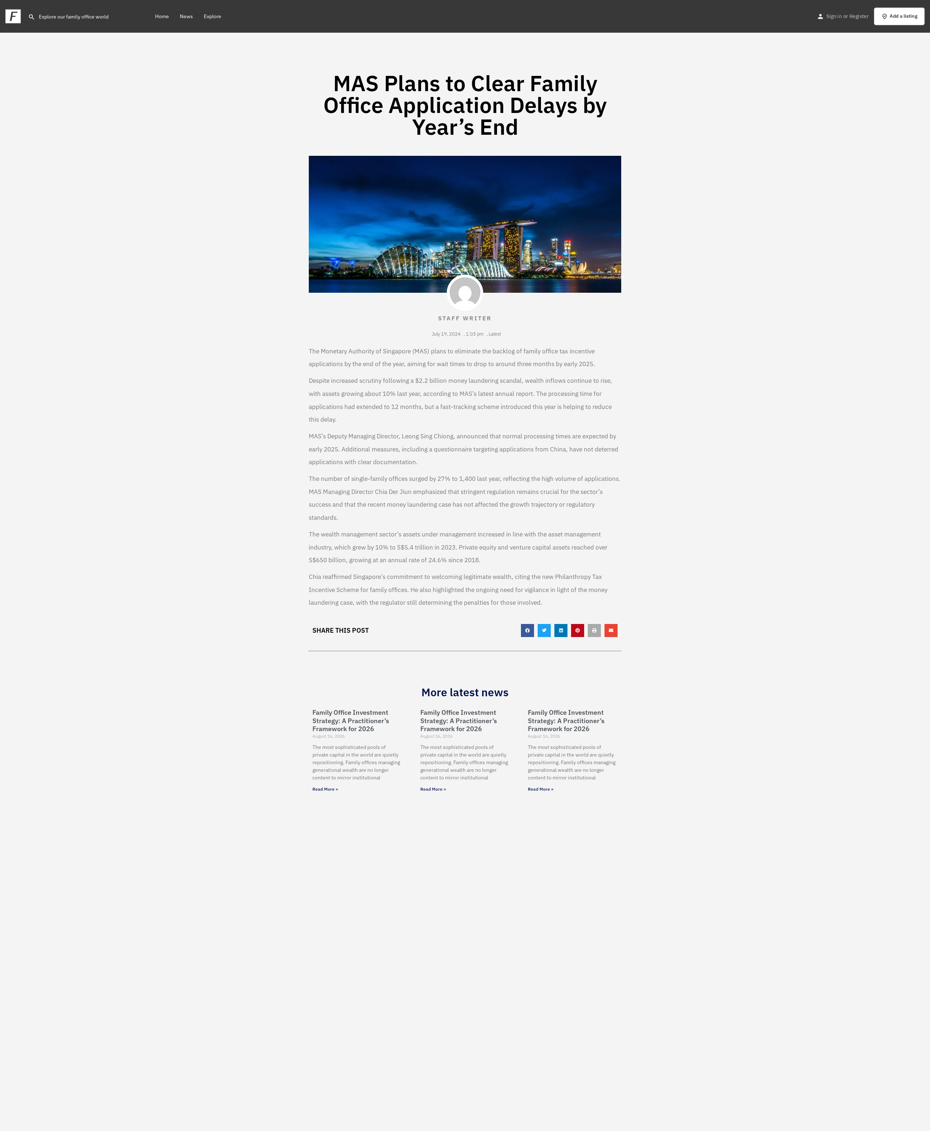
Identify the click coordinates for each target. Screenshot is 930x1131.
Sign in (834, 16)
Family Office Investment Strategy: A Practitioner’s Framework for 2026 (350, 720)
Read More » (325, 789)
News (186, 16)
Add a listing (903, 16)
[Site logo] (14, 15)
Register (859, 16)
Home (162, 16)
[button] (527, 630)
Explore (212, 16)
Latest (495, 334)
